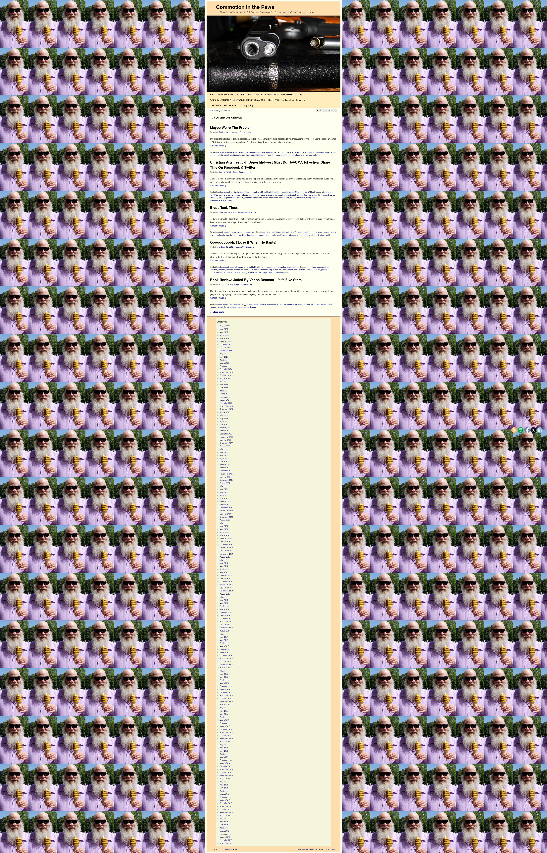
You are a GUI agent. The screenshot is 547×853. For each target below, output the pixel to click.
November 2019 (226, 548)
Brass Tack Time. (224, 207)
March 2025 (224, 363)
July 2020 (223, 523)
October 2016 (225, 661)
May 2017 (224, 640)
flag (270, 269)
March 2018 (224, 609)
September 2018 (226, 591)
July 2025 (223, 354)
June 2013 (224, 785)
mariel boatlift (276, 235)
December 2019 (226, 544)
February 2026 (225, 341)
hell (280, 269)
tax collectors (296, 155)
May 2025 (224, 357)
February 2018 (225, 612)
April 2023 (224, 421)
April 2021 (224, 495)
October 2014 (225, 735)
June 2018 (224, 600)
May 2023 (224, 418)
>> (335, 110)
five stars (301, 304)
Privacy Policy (246, 105)
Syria (239, 232)
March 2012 (224, 831)
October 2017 (225, 625)
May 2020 (224, 529)
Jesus (318, 269)
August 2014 (225, 741)
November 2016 (226, 658)
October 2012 (225, 809)
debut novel (292, 304)
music (265, 197)
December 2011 (226, 840)
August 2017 (225, 631)
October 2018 (225, 588)
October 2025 (225, 347)
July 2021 (223, 486)
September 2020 (226, 517)
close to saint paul (275, 194)
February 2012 (225, 834)
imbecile (219, 155)
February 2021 (225, 501)
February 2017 (225, 649)
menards (236, 272)
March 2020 (224, 535)
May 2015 (224, 714)
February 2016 (225, 686)
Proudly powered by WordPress (307, 849)
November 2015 (226, 695)
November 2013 (226, 769)
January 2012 (225, 837)
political (227, 232)
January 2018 (225, 615)
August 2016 (225, 668)
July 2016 (223, 671)
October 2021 (225, 477)
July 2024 (223, 381)
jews (239, 235)
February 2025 (225, 366)
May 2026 (224, 332)
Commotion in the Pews (245, 6)
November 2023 (226, 406)
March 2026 (224, 338)
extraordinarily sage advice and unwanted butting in (239, 152)
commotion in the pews (293, 194)
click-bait (221, 269)
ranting (283, 267)
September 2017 (226, 628)
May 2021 (224, 492)
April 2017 (224, 643)
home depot (288, 269)
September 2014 (226, 738)
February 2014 (225, 760)
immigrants (220, 235)
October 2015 (225, 698)
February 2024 (225, 397)
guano (275, 269)
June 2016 (224, 674)
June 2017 (224, 637)
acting (220, 192)
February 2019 (225, 575)
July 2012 (223, 818)
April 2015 (224, 717)
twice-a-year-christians (311, 155)
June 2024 (224, 384)
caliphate (290, 232)
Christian (303, 152)
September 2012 (226, 812)
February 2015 (225, 723)
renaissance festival (276, 197)
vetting (305, 235)
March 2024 (224, 394)
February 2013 (225, 797)
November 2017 (226, 621)
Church (311, 152)
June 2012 (224, 822)
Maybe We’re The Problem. (232, 127)
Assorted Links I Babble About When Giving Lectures (278, 94)
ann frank (266, 232)
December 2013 (226, 766)
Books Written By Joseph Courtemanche (286, 99)
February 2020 (225, 538)
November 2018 (226, 584)
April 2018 (224, 606)
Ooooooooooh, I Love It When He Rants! (243, 242)
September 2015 (226, 701)
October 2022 (225, 440)
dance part (308, 194)
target (265, 272)
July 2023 (223, 415)
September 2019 (226, 554)
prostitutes (285, 155)
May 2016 (224, 677)
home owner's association (304, 269)
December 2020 (226, 508)
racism (233, 232)
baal (327, 267)
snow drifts (300, 197)
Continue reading (219, 145)
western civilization (316, 235)
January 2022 (225, 468)
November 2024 (226, 372)
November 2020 (226, 511)
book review (223, 304)
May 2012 (224, 825)
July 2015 (223, 708)
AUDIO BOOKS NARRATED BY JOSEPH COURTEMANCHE (238, 99)
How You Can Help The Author (224, 105)
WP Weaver (331, 849)
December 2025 (226, 344)
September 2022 (226, 443)
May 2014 (224, 751)
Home (212, 94)
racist (285, 235)
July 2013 (223, 781)
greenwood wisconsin (234, 197)
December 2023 (226, 403)
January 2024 (225, 400)
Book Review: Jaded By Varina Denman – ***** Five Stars (256, 279)
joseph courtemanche (232, 155)
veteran (271, 272)
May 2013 (224, 788)
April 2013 (224, 791)
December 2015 (226, 692)
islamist (233, 235)
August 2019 (225, 557)
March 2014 (224, 757)
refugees (292, 235)
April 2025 (224, 360)
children (238, 194)
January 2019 (225, 578)
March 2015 (224, 720)
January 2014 (225, 763)
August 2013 (225, 778)
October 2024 (225, 375)
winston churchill (282, 272)
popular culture (288, 192)
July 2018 (223, 597)
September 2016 (226, 665)
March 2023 (224, 424)
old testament (261, 155)
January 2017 (225, 652)
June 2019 (224, 563)
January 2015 (225, 726)
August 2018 (225, 594)
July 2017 (223, 634)
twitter (314, 197)
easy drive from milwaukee (324, 194)
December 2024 (226, 369)
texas (220, 307)
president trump (274, 155)
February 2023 (225, 428)
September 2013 (226, 775)
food (308, 304)
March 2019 (224, 572)
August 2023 (225, 412)
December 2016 (226, 655)
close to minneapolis (258, 194)
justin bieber (227, 272)
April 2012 (224, 828)
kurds (268, 235)
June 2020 (224, 526)
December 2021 (226, 471)
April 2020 (224, 532)
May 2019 (224, 566)
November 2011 (226, 843)
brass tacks (280, 232)
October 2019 (225, 551)
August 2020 (225, 520)
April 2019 (224, 569)
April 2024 (224, 391)
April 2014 (224, 754)
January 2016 (225, 689)
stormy (251, 272)
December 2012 (226, 803)
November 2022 (226, 437)
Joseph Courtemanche (242, 132)
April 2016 (224, 680)
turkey (308, 197)
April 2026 (224, 335)
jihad (244, 235)
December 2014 (226, 729)
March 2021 (224, 498)
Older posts (217, 311)
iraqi (227, 235)
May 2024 (224, 387)
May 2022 (224, 455)
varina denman (250, 307)
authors (222, 194)
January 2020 (225, 541)
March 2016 (224, 683)
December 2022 (226, 434)
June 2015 (224, 711)
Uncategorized (267, 152)
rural (287, 197)
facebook (213, 197)
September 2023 (226, 409)
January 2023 (225, 430)
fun (224, 197)
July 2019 (223, 560)
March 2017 (224, 646)
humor (263, 267)
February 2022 (225, 464)
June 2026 (224, 329)
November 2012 (226, 806)
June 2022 (224, 452)
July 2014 (223, 745)
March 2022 (224, 461)
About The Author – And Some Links (234, 94)
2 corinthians (286, 152)
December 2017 (226, 618)
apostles (295, 152)
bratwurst (229, 194)
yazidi (327, 235)
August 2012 (225, 815)
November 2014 (226, 732)
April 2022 (224, 458)
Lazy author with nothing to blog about (265, 192)
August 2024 (225, 378)
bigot (273, 232)
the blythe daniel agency (233, 307)
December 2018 (226, 581)
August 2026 (225, 326)
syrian (299, 235)
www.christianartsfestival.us (221, 200)
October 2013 (225, 772)
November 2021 (226, 474)
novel (331, 304)
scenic (292, 197)
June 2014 (224, 748)
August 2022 (225, 446)
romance (213, 307)
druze (212, 235)
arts (323, 192)
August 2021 (225, 483)
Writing (311, 192)
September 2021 (226, 480)
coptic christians (329, 232)
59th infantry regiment (315, 267)
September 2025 (226, 351)
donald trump (330, 152)
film (220, 197)
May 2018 (224, 603)
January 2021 (225, 504)
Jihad (247, 192)
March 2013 (224, 794)
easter (212, 155)
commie (229, 269)
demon (256, 269)
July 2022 (223, 449)
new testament (248, 155)
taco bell (258, 272)
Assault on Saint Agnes (233, 192)
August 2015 (225, 705)
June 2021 (224, 489)
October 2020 (225, 514)
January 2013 (225, 800)
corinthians (319, 152)
